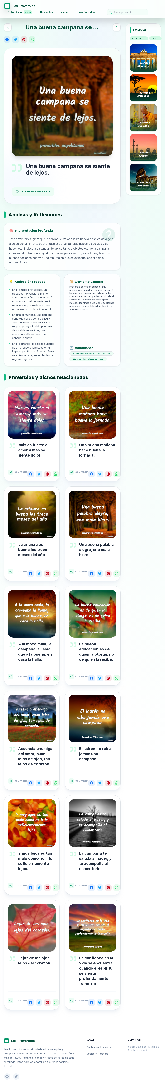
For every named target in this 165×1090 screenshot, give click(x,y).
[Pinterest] (24, 39)
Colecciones (19, 12)
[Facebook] (7, 39)
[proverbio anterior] (8, 27)
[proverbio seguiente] (117, 27)
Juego (64, 12)
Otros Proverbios (86, 12)
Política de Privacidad (99, 1047)
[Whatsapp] (32, 39)
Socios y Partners (97, 1053)
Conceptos (46, 12)
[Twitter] (15, 39)
